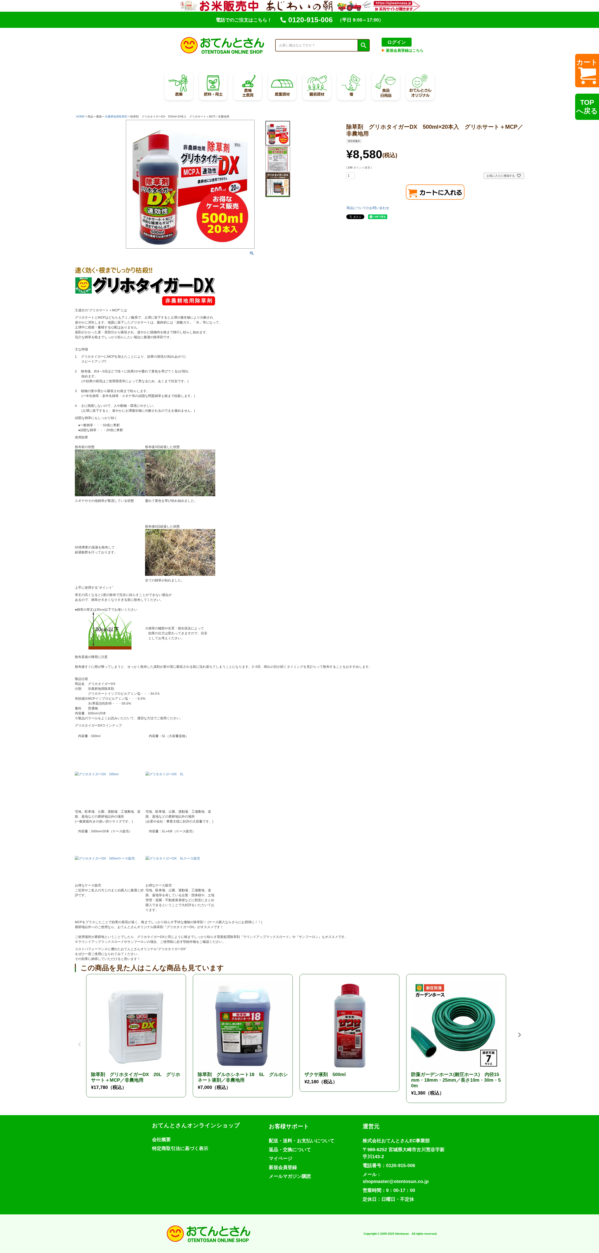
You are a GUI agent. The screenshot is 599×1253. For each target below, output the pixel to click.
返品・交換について (290, 1149)
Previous (79, 1041)
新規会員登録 (283, 1167)
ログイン (396, 42)
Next (519, 1035)
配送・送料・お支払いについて (301, 1140)
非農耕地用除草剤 (116, 116)
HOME (80, 116)
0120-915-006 (310, 20)
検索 (363, 45)
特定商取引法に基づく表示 (180, 1148)
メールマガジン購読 (290, 1176)
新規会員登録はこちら (402, 50)
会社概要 (161, 1139)
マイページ (280, 1158)
